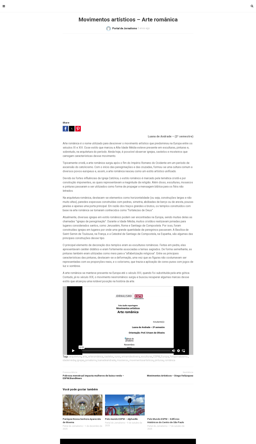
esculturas (146, 356)
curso (117, 356)
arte (85, 356)
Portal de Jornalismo (73, 426)
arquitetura (75, 356)
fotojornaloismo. (179, 356)
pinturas (159, 360)
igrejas (80, 360)
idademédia (69, 360)
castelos (108, 356)
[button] (65, 128)
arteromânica (95, 356)
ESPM (156, 356)
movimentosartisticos (142, 360)
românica (170, 360)
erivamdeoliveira (131, 356)
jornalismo (91, 360)
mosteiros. (123, 360)
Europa (165, 356)
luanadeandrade (107, 360)
